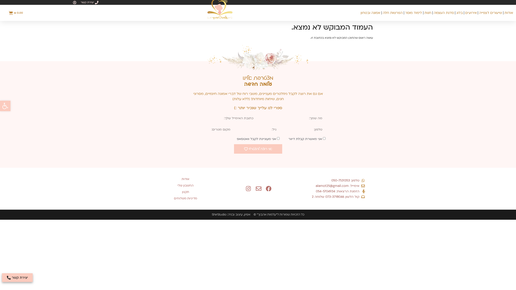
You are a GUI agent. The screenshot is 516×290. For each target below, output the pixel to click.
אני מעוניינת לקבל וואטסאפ (256, 139)
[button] (5, 106)
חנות (427, 12)
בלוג (459, 12)
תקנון (185, 192)
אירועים (471, 12)
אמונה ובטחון (370, 12)
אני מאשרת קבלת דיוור (305, 139)
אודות (509, 12)
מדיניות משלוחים (185, 198)
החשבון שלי (185, 185)
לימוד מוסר (413, 12)
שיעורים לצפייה (490, 12)
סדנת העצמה (444, 12)
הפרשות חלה (393, 12)
